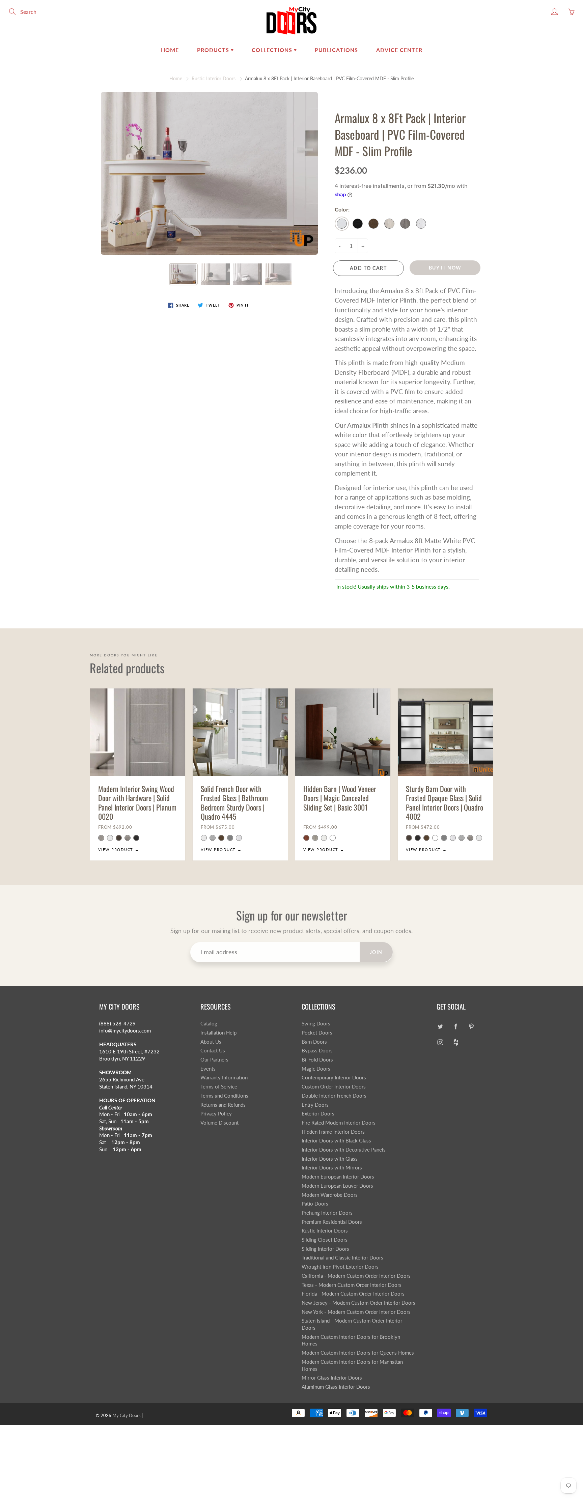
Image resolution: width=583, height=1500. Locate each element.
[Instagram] (440, 1042)
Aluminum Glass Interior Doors (336, 1387)
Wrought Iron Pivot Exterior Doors (340, 1267)
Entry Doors (315, 1105)
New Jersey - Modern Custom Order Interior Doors (358, 1303)
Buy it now (445, 268)
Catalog (208, 1023)
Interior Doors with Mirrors (332, 1167)
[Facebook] (456, 1026)
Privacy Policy (216, 1113)
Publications (336, 50)
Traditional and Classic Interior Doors (342, 1258)
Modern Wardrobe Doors (330, 1195)
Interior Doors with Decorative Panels (344, 1150)
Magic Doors (316, 1069)
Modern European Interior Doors (338, 1177)
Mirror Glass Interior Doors (332, 1378)
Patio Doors (315, 1204)
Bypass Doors (317, 1050)
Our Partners (214, 1060)
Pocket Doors (317, 1033)
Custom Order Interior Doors (334, 1086)
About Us (210, 1042)
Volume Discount (219, 1123)
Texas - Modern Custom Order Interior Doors (351, 1285)
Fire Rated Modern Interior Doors (339, 1123)
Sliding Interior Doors (325, 1249)
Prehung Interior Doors (327, 1213)
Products (214, 50)
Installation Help (218, 1033)
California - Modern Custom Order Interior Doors (356, 1276)
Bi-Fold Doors (317, 1060)
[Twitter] (440, 1026)
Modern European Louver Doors (337, 1186)
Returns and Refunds (223, 1105)
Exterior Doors (318, 1113)
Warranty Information (224, 1077)
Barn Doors (314, 1042)
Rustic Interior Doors (213, 78)
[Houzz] (456, 1042)
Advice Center (399, 50)
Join (376, 952)
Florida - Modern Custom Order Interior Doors (353, 1294)
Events (208, 1069)
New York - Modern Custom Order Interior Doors (356, 1312)
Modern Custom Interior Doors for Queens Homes (358, 1353)
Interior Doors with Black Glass (336, 1140)
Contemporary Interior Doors (334, 1077)
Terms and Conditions (224, 1096)
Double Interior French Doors (334, 1096)
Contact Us (212, 1050)
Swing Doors (316, 1023)
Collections (273, 50)
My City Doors (126, 1415)
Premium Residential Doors (332, 1222)
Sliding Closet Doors (325, 1240)
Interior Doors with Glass (330, 1159)
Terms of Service (218, 1086)
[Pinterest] (471, 1026)
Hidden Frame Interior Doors (333, 1132)
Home (170, 50)
